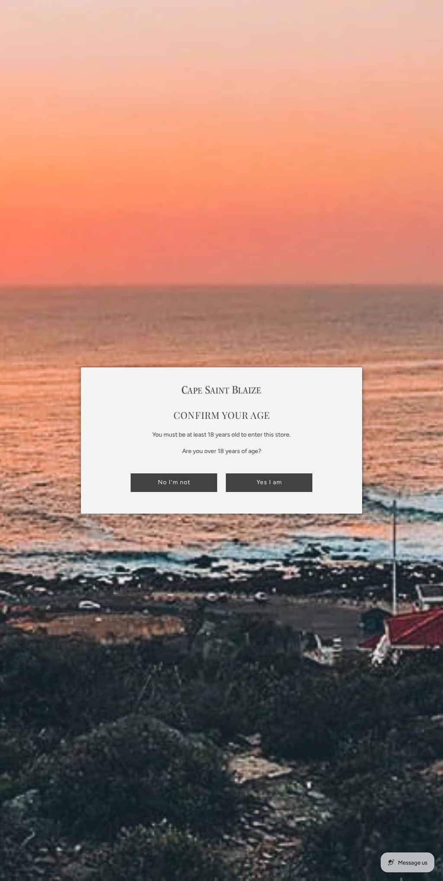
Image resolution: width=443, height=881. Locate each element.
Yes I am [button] (269, 482)
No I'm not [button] (174, 482)
